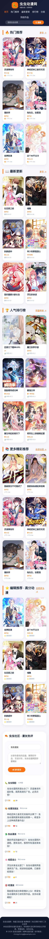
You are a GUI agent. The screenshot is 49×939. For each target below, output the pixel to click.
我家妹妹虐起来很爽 (36, 486)
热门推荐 (15, 12)
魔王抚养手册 (33, 347)
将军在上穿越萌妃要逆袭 (36, 433)
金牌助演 (8, 156)
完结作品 (24, 17)
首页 (6, 12)
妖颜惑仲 (8, 251)
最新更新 (25, 12)
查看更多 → (40, 590)
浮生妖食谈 (32, 294)
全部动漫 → (40, 449)
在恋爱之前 (9, 208)
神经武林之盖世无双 (36, 69)
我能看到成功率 (11, 390)
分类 (43, 12)
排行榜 (35, 12)
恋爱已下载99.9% (12, 347)
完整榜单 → (40, 310)
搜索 (39, 23)
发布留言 (17, 770)
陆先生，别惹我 (34, 112)
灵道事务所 (9, 69)
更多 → (43, 32)
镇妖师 (7, 112)
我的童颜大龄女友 (12, 294)
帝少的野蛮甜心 (34, 251)
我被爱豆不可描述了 (13, 486)
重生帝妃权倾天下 (12, 433)
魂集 (29, 208)
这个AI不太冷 (33, 156)
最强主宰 (31, 390)
